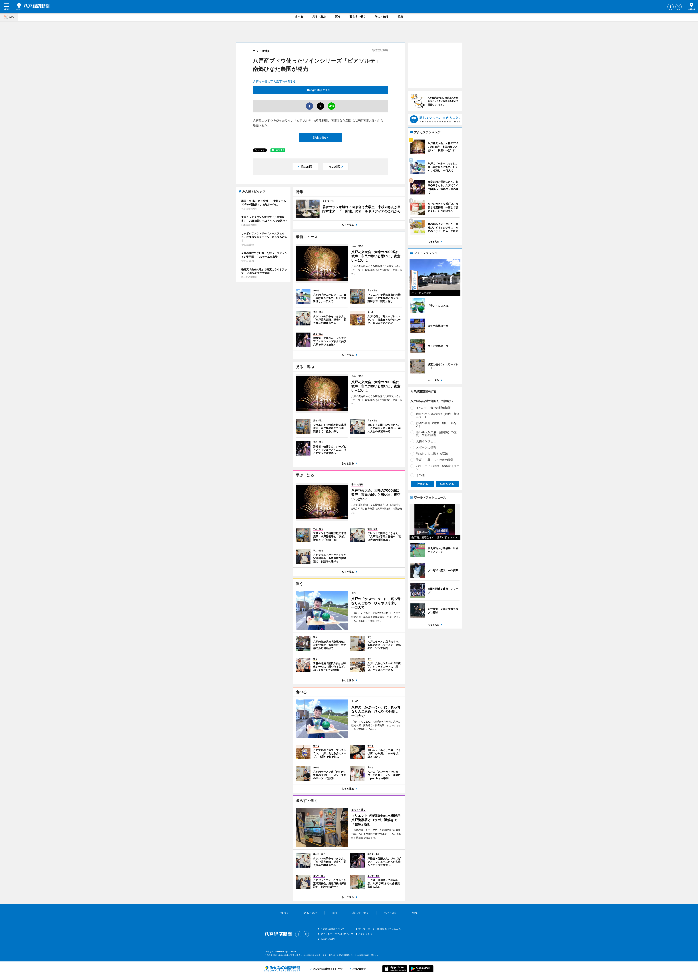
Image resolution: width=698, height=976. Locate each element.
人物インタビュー (427, 441)
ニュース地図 (261, 51)
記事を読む (320, 138)
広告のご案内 (327, 938)
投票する (422, 483)
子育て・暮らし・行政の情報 (435, 459)
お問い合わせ (365, 934)
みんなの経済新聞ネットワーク (282, 968)
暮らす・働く (358, 16)
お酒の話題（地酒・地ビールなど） (436, 424)
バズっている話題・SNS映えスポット (438, 467)
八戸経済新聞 (32, 6)
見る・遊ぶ (319, 16)
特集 (400, 16)
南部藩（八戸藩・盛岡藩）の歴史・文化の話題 (436, 433)
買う (337, 16)
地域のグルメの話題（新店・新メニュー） (438, 415)
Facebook (670, 7)
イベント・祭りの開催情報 (433, 407)
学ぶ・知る (382, 16)
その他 (420, 475)
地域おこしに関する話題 (432, 453)
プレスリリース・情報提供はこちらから (379, 929)
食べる (299, 16)
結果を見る (447, 483)
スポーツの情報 (426, 447)
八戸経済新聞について (332, 929)
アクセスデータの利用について (337, 934)
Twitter (678, 7)
